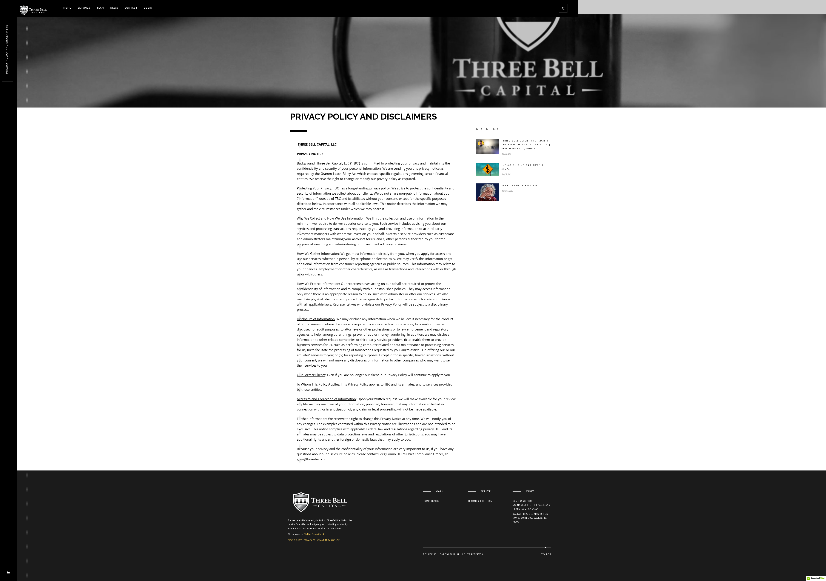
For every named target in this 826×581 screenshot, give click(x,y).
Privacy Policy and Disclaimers (6, 49)
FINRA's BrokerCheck (314, 534)
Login (148, 8)
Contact (131, 8)
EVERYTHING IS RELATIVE (519, 185)
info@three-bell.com (480, 501)
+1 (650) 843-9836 (431, 501)
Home (67, 8)
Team (100, 8)
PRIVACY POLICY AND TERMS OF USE (322, 540)
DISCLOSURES (295, 540)
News (114, 8)
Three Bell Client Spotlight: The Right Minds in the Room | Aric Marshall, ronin (525, 144)
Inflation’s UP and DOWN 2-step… (523, 167)
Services (84, 8)
